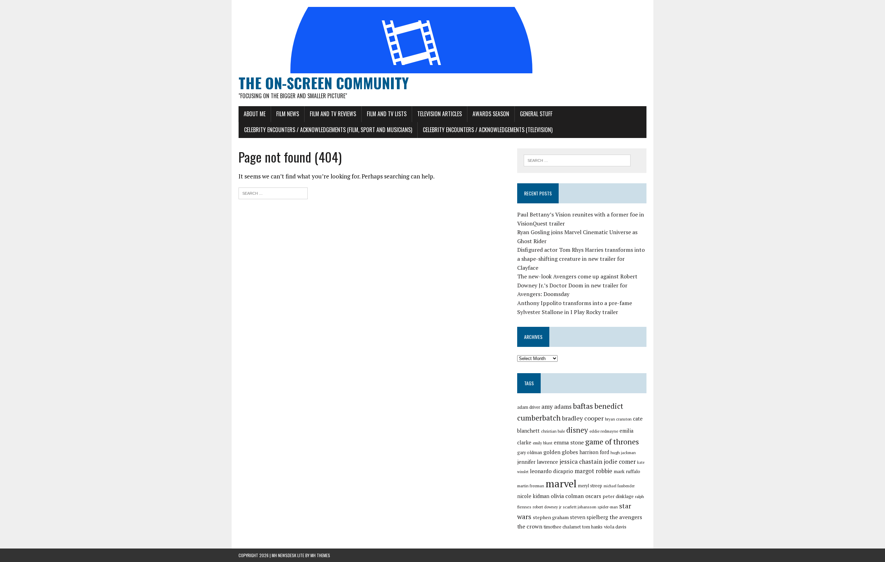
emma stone (569, 442)
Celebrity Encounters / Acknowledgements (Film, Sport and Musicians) (328, 130)
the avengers (625, 517)
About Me (255, 114)
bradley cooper (583, 418)
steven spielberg (589, 517)
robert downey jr (547, 506)
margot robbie (593, 471)
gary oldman (529, 452)
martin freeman (530, 485)
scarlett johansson (579, 506)
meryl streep (590, 486)
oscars (593, 496)
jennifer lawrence (537, 462)
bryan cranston (618, 419)
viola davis (615, 526)
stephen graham (551, 517)
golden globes (560, 452)
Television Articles (439, 114)
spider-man (608, 506)
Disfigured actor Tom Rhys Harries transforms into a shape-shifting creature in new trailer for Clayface (581, 258)
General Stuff (536, 114)
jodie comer (620, 462)
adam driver (528, 407)
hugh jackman (623, 452)
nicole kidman (533, 496)
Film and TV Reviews (333, 114)
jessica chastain (580, 462)
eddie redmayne (603, 431)
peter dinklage (618, 496)
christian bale (553, 431)
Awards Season (491, 114)
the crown (529, 526)
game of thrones (612, 441)
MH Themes (320, 555)
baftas (583, 406)
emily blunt (542, 442)
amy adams (556, 407)
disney (577, 430)
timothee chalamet (562, 527)
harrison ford (594, 452)
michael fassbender (619, 485)
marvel (561, 483)
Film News (287, 114)
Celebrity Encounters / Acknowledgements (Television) (487, 130)
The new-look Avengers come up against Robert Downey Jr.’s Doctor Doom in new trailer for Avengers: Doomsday (577, 285)
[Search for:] (273, 192)
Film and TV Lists (387, 114)
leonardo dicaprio (551, 471)
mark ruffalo (627, 471)
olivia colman (567, 496)
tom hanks (592, 527)
